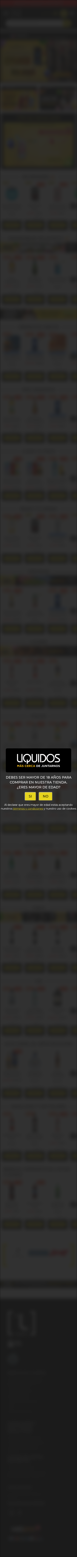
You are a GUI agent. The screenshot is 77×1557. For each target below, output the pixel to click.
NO (45, 796)
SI (30, 796)
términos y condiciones (28, 808)
